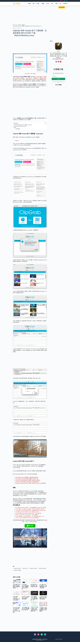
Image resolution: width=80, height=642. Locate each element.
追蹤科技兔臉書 (61, 7)
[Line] (64, 0)
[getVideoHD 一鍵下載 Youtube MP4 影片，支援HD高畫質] (25, 593)
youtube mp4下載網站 (17, 568)
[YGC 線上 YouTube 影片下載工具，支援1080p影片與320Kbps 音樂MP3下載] (34, 604)
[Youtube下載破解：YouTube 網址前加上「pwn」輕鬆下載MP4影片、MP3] (34, 593)
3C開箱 (56, 3)
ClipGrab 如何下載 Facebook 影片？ (20, 126)
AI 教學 (33, 3)
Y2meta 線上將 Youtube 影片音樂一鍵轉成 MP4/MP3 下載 (26, 478)
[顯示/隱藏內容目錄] (45, 123)
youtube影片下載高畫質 (17, 570)
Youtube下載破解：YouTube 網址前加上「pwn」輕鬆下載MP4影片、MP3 (29, 516)
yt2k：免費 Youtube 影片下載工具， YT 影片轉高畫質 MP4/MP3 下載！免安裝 (30, 507)
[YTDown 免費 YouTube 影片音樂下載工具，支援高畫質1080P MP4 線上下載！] (25, 581)
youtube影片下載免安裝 (42, 568)
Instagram (27, 521)
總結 (15, 127)
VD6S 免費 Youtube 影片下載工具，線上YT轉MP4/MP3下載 (27, 511)
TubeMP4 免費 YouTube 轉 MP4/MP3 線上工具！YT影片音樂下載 (28, 513)
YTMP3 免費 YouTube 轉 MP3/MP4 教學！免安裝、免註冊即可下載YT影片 (30, 509)
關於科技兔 (65, 3)
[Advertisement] (40, 16)
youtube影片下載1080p (33, 568)
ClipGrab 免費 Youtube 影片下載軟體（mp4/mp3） (23, 124)
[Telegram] (66, 0)
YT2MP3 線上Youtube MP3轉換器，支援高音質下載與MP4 (26, 477)
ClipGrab (20, 84)
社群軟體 (42, 3)
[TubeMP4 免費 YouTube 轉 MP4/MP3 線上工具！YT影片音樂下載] (16, 593)
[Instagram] (62, 0)
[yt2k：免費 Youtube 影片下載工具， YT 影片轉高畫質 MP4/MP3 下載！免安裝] (43, 581)
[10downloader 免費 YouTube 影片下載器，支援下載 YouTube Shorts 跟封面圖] (16, 604)
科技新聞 (29, 3)
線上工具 (47, 3)
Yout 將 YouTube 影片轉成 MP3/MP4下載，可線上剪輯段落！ (27, 481)
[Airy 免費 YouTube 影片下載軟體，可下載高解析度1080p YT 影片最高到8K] (43, 604)
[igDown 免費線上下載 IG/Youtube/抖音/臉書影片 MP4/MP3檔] (25, 604)
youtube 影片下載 (25, 568)
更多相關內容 (18, 128)
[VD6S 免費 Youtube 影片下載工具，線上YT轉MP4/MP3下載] (34, 581)
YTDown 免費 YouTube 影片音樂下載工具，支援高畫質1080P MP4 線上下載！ (30, 510)
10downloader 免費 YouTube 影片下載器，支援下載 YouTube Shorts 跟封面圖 (30, 483)
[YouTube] (60, 61)
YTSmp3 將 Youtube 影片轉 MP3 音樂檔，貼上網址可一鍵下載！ (28, 480)
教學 (52, 3)
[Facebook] (60, 0)
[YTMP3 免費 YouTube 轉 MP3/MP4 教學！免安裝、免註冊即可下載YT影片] (16, 581)
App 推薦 (37, 3)
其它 (60, 3)
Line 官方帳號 (34, 521)
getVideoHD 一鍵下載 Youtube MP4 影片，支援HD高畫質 (26, 514)
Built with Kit (58, 85)
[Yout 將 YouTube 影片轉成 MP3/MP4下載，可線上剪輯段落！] (43, 593)
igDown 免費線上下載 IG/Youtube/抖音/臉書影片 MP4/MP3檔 (25, 608)
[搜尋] (66, 7)
